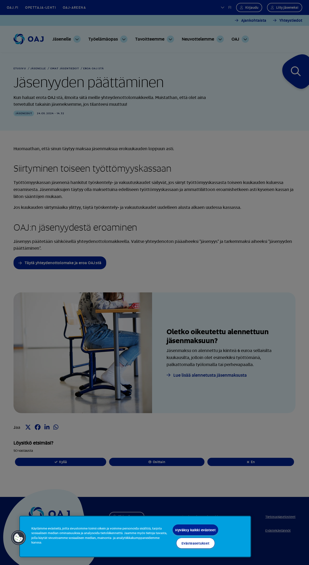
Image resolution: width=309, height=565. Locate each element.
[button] (18, 537)
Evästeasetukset (196, 543)
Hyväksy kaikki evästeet (195, 530)
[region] (135, 536)
